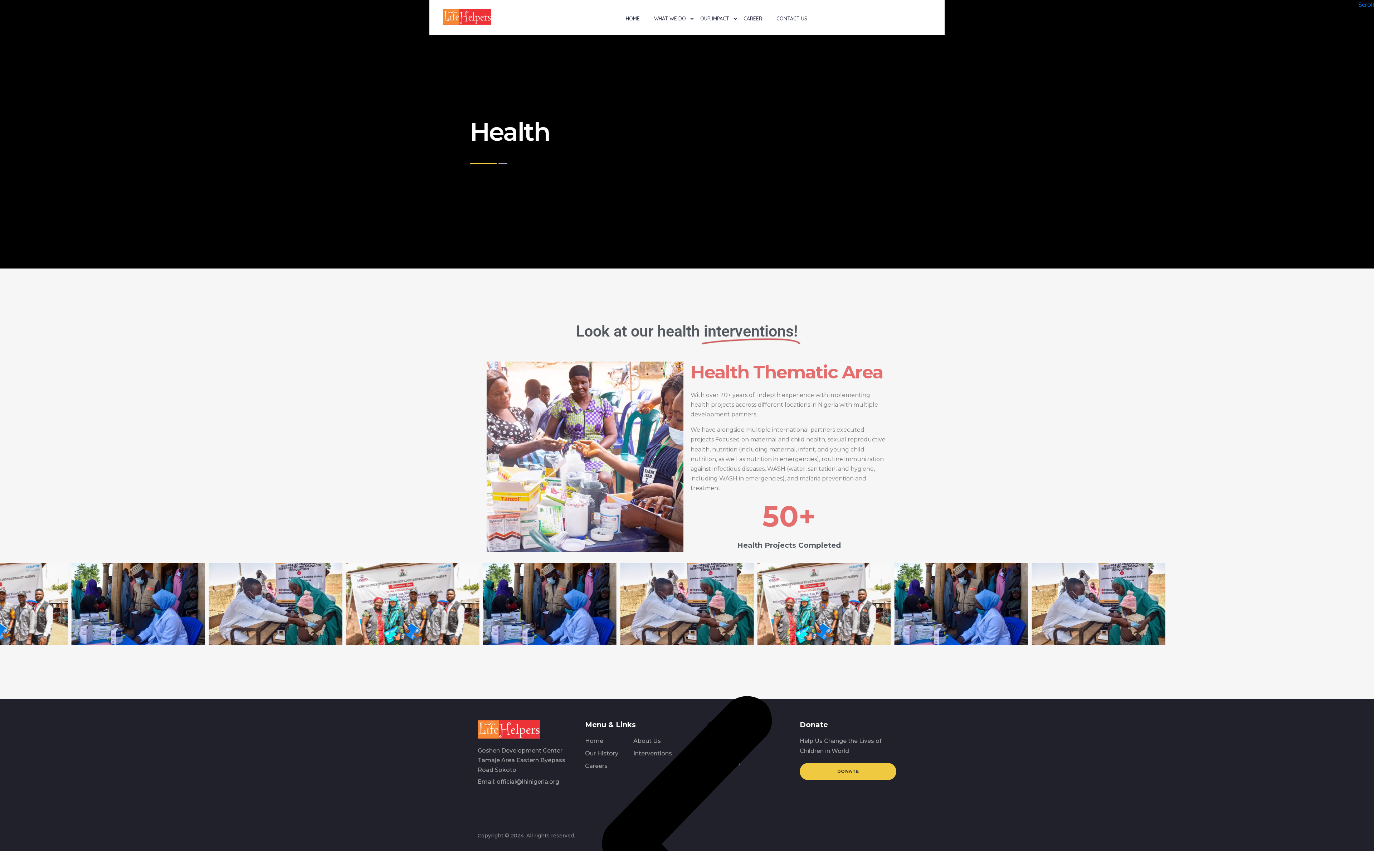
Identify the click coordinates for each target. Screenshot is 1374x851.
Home (633, 18)
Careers (596, 766)
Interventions (652, 753)
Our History (601, 753)
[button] (680, 638)
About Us (647, 741)
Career (753, 18)
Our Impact (714, 18)
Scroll (1366, 4)
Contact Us (791, 18)
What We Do (670, 18)
